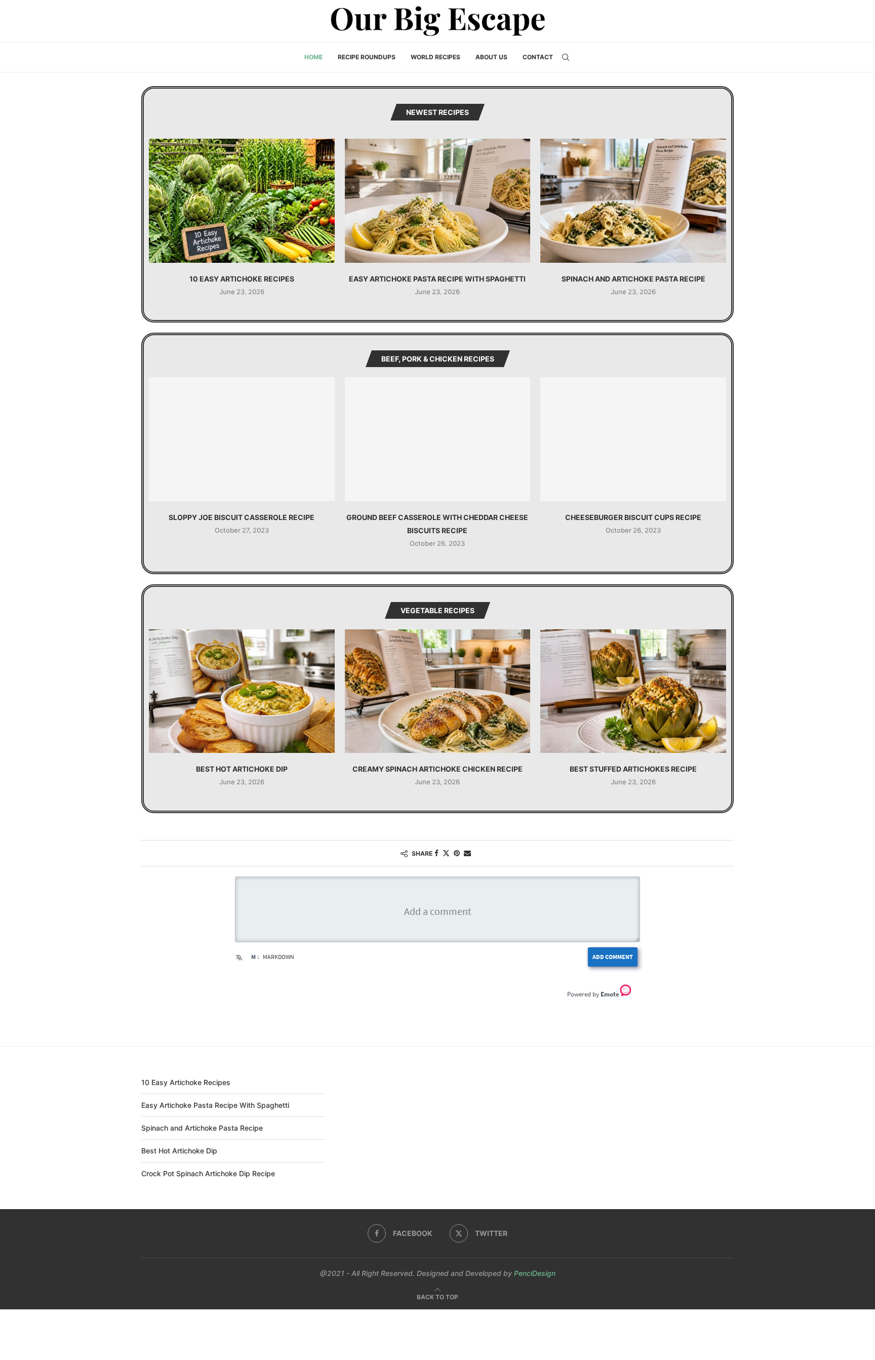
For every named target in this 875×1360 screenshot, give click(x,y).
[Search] (566, 57)
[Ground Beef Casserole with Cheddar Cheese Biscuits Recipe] (438, 439)
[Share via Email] (467, 853)
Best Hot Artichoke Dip (242, 769)
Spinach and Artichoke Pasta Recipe (633, 278)
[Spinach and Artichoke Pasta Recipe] (633, 200)
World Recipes (435, 57)
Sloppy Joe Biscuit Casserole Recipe (241, 517)
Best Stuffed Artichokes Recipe (633, 769)
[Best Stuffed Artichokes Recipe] (633, 691)
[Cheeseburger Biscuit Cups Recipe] (633, 439)
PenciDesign (534, 1273)
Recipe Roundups (366, 57)
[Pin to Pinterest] (457, 853)
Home (313, 57)
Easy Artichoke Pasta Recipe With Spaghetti (437, 278)
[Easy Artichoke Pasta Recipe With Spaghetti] (438, 200)
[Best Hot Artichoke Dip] (242, 691)
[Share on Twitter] (446, 853)
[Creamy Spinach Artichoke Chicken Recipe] (438, 691)
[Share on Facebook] (436, 853)
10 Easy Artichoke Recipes (241, 278)
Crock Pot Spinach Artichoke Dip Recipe (208, 1173)
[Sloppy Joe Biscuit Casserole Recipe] (242, 439)
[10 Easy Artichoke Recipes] (242, 200)
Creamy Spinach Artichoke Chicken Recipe (437, 769)
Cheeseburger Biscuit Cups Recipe (633, 517)
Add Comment (612, 957)
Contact (538, 57)
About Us (491, 57)
